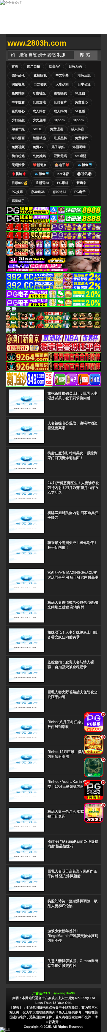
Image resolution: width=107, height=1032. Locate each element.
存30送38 (38, 192)
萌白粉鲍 (18, 156)
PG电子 (80, 192)
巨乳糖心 (18, 111)
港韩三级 (84, 75)
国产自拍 (33, 66)
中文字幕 (62, 75)
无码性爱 (18, 165)
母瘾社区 (39, 93)
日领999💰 (20, 183)
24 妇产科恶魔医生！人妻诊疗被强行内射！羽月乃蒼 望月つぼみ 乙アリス (73, 488)
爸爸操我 (60, 93)
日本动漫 (84, 84)
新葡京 (81, 183)
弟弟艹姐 (18, 129)
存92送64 (59, 192)
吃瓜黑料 (60, 138)
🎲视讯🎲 (84, 174)
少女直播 (39, 120)
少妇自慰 (18, 120)
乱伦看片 (60, 102)
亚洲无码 (60, 156)
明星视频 (18, 84)
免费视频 (18, 147)
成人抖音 (39, 111)
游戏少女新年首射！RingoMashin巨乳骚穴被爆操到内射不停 (73, 936)
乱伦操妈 (39, 156)
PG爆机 (62, 183)
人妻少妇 (62, 84)
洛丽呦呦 (79, 147)
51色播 (80, 111)
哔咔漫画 (18, 138)
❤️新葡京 (40, 165)
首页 (15, 66)
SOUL (37, 129)
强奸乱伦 (18, 75)
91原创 (80, 93)
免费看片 (81, 138)
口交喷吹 (40, 84)
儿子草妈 (57, 147)
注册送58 (42, 183)
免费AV (38, 147)
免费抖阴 (18, 93)
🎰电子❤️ (62, 165)
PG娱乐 (17, 192)
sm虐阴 (80, 156)
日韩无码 (75, 66)
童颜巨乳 (40, 75)
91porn (59, 120)
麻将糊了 (18, 201)
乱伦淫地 (39, 102)
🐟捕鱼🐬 (85, 165)
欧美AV (54, 66)
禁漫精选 (39, 138)
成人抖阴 (60, 111)
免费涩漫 (56, 129)
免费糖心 (81, 102)
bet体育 (63, 174)
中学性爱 (18, 102)
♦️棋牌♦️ (19, 174)
